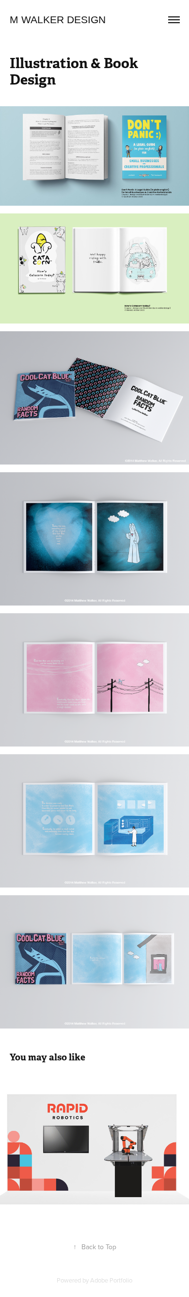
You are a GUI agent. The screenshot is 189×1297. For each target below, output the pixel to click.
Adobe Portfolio (111, 1280)
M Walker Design (58, 19)
